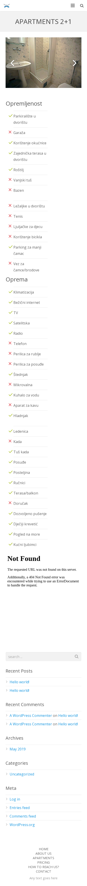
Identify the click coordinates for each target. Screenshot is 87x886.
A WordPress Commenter (31, 715)
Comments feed (23, 816)
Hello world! (19, 681)
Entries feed (20, 807)
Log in (15, 799)
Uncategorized (22, 774)
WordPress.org (22, 824)
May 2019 (18, 749)
